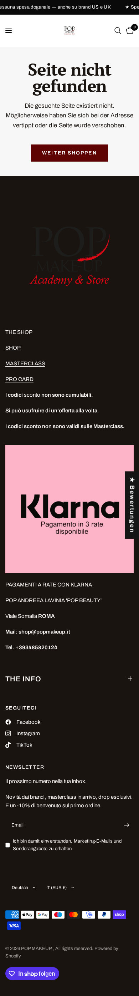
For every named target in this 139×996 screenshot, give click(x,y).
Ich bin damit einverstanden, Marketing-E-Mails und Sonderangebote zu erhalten (67, 845)
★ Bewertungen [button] (132, 505)
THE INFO (23, 679)
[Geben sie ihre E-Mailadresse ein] (126, 825)
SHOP (13, 348)
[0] (129, 31)
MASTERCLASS (25, 363)
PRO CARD (19, 379)
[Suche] (118, 31)
